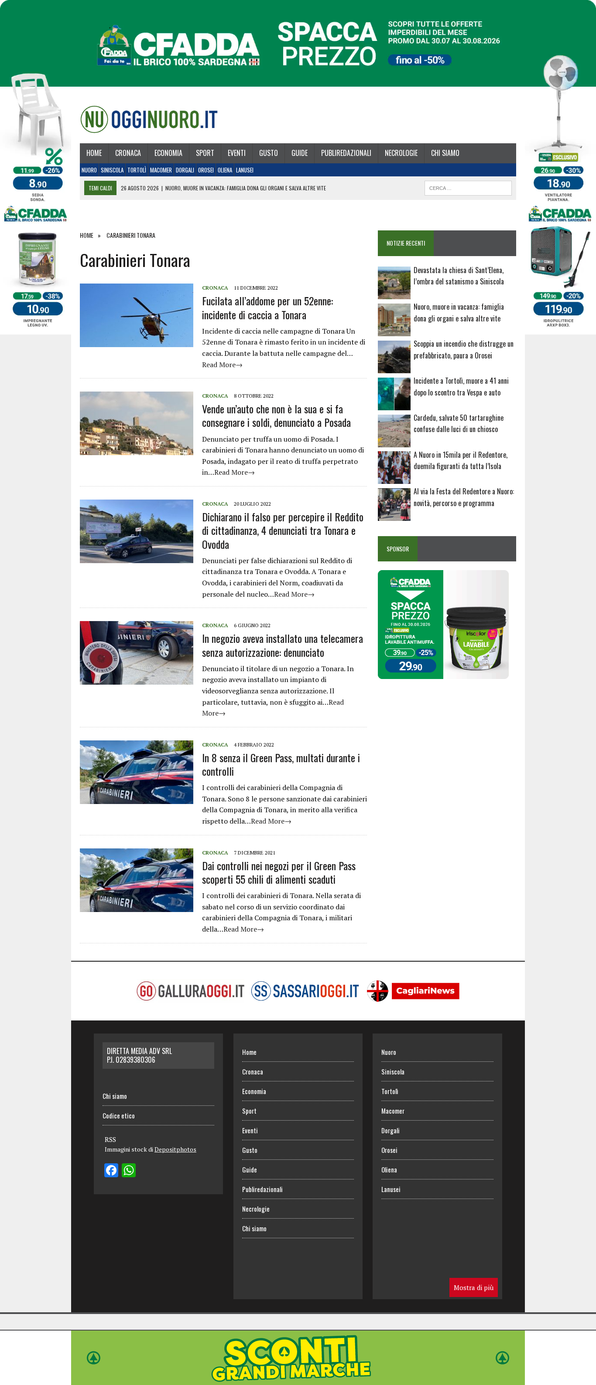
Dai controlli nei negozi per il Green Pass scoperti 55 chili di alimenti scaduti (279, 872)
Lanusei (244, 170)
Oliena (225, 170)
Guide (299, 153)
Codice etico (119, 1115)
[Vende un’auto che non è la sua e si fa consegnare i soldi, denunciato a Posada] (136, 449)
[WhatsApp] (128, 1171)
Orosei (206, 170)
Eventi (237, 153)
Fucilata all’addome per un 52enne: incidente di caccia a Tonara (267, 307)
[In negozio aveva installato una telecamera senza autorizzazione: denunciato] (136, 679)
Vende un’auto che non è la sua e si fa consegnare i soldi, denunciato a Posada (276, 415)
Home (94, 153)
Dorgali (185, 170)
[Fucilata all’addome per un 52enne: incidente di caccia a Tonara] (136, 341)
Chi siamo (445, 153)
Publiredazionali (346, 153)
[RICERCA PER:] (468, 187)
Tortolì (136, 170)
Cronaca (128, 153)
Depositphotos (175, 1149)
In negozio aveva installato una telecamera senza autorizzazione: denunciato (282, 644)
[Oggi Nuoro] (149, 119)
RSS (110, 1139)
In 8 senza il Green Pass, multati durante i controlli (281, 764)
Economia (168, 153)
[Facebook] (111, 1171)
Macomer (161, 170)
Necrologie (401, 153)
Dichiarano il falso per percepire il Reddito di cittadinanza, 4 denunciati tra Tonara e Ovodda (282, 530)
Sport (205, 153)
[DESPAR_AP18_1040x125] (298, 1379)
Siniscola (112, 170)
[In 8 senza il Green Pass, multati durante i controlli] (136, 798)
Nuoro (89, 170)
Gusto (268, 153)
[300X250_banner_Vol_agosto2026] (443, 673)
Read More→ (222, 364)
